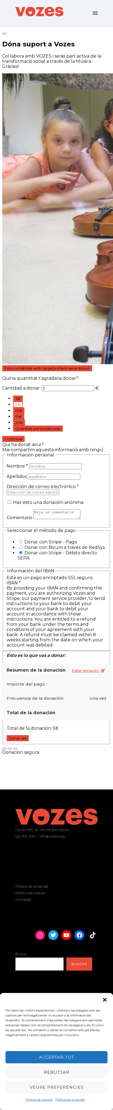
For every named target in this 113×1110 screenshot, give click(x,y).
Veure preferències (57, 1087)
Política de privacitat (70, 1100)
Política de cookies (39, 1100)
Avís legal (23, 899)
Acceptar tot (56, 1057)
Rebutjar (56, 1072)
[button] (105, 1000)
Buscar (21, 954)
